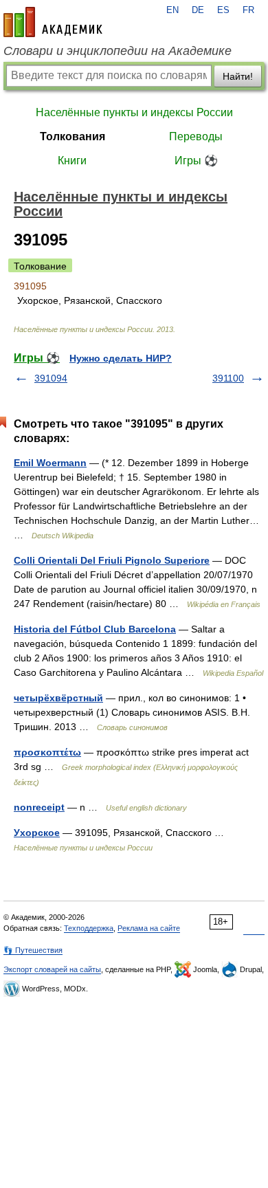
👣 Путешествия (33, 950)
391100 (228, 378)
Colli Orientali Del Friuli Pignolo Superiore (112, 560)
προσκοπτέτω (47, 752)
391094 (50, 378)
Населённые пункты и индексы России (134, 112)
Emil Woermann (50, 462)
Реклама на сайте (149, 928)
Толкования (72, 136)
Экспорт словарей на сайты (52, 969)
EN (172, 10)
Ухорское (37, 832)
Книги (72, 160)
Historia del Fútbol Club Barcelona (95, 629)
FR (248, 10)
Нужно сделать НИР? (120, 358)
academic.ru (52, 22)
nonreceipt (39, 807)
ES (223, 10)
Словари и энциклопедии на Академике (117, 51)
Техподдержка (88, 928)
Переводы (196, 136)
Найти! (238, 76)
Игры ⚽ (196, 160)
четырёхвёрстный (58, 697)
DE (198, 10)
